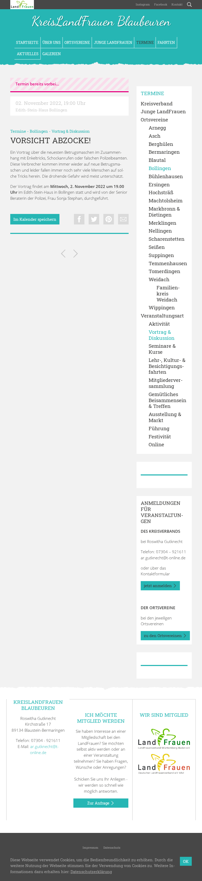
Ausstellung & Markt (165, 417)
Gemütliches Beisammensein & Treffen (167, 400)
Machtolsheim (166, 201)
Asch (154, 136)
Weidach (159, 279)
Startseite (27, 42)
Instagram (143, 4)
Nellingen (160, 231)
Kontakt (177, 4)
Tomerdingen (164, 271)
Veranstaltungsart (162, 316)
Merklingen (162, 223)
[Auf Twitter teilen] (94, 219)
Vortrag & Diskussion (71, 131)
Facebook (160, 4)
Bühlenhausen (166, 176)
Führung (159, 429)
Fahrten (166, 42)
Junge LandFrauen (113, 42)
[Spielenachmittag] (76, 254)
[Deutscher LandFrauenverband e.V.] (164, 763)
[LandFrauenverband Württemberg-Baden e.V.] (164, 738)
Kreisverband (157, 104)
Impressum (90, 847)
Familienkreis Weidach (168, 294)
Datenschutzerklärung (91, 871)
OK (186, 861)
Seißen (157, 247)
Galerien (51, 53)
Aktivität (159, 324)
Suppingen (161, 255)
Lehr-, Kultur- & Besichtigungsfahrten (167, 366)
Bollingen (39, 131)
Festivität (160, 437)
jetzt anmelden (158, 585)
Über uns (51, 42)
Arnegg (157, 128)
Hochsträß (161, 192)
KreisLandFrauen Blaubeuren (101, 21)
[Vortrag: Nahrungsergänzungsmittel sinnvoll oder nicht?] (63, 254)
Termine (145, 42)
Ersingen (159, 185)
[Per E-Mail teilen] (123, 219)
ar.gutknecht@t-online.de (163, 557)
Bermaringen (164, 152)
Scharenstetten (166, 239)
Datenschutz (111, 847)
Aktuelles (27, 53)
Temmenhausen (168, 263)
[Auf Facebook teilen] (79, 219)
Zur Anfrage (98, 803)
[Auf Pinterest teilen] (108, 219)
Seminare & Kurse (162, 349)
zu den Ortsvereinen (163, 635)
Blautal (157, 160)
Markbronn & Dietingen (164, 212)
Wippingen (162, 308)
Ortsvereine (77, 42)
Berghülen (161, 144)
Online (156, 445)
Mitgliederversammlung (166, 383)
